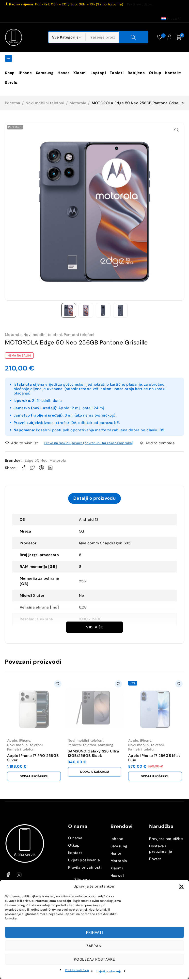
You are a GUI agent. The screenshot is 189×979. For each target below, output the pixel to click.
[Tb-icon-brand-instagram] (19, 875)
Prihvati (94, 932)
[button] (181, 886)
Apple (12, 740)
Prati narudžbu (139, 4)
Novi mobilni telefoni (45, 103)
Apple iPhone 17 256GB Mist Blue (154, 758)
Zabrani (94, 945)
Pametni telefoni (79, 334)
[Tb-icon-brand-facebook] (8, 875)
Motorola (78, 103)
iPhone (24, 740)
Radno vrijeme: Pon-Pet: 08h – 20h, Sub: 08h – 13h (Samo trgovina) (66, 4)
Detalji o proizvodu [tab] (94, 498)
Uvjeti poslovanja (109, 971)
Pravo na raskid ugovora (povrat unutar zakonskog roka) (88, 443)
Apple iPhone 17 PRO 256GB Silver (33, 758)
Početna (12, 103)
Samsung (105, 745)
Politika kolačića (77, 970)
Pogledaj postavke (94, 959)
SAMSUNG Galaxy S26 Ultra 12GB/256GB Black (93, 753)
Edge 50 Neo (36, 460)
